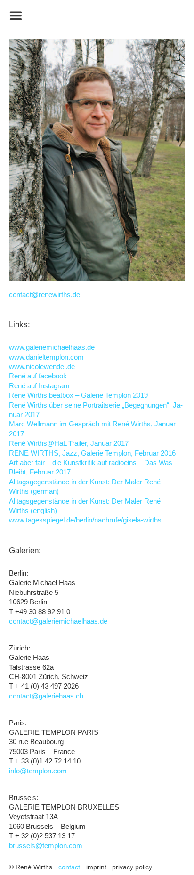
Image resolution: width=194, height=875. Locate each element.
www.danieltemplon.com (46, 357)
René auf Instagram (39, 386)
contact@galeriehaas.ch (46, 696)
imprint (96, 867)
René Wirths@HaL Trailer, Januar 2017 (69, 443)
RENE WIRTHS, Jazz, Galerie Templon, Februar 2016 (92, 453)
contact (69, 867)
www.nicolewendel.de (42, 366)
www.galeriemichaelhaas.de (52, 347)
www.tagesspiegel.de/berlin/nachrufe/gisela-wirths (85, 520)
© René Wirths (30, 867)
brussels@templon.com (45, 846)
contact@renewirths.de (44, 294)
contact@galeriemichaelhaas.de (58, 621)
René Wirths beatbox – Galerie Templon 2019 (78, 395)
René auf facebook (38, 376)
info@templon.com (38, 771)
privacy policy (132, 867)
